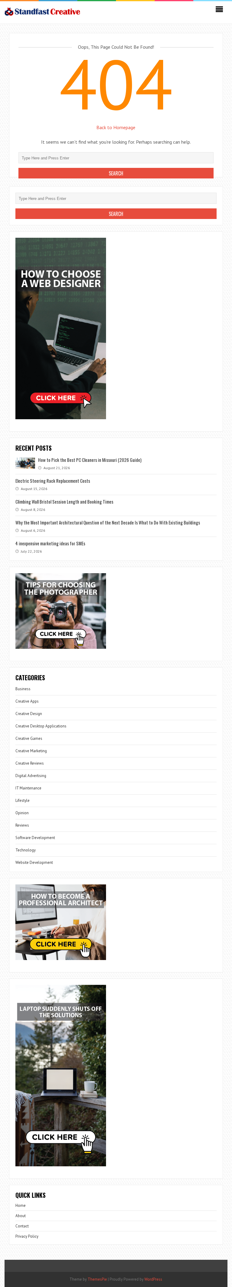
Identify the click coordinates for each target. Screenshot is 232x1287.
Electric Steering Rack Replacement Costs (52, 480)
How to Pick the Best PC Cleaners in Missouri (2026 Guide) (89, 459)
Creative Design (28, 713)
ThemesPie (97, 1279)
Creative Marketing (31, 750)
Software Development (35, 837)
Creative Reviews (29, 763)
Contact (22, 1226)
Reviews (22, 825)
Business (23, 688)
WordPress (153, 1279)
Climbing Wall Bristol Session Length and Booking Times (64, 501)
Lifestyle (22, 800)
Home (20, 1205)
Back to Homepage (115, 127)
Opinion (22, 812)
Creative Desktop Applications (40, 726)
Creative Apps (27, 701)
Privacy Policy (26, 1236)
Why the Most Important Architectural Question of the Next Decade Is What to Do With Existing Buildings (107, 522)
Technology (25, 850)
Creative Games (28, 738)
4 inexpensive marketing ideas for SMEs (50, 543)
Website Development (34, 862)
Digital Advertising (30, 775)
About (20, 1215)
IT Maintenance (28, 788)
